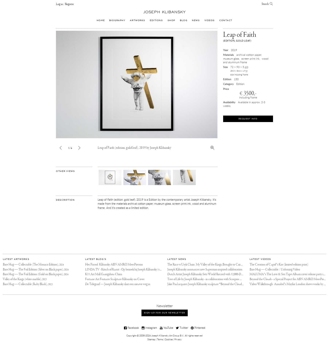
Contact (225, 20)
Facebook (133, 328)
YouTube (168, 328)
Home (101, 20)
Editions (156, 20)
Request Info (248, 119)
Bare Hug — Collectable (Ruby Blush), (28, 284)
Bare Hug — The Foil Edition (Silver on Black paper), (36, 269)
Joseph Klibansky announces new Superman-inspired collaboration (204, 269)
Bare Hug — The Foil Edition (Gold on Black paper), (35, 274)
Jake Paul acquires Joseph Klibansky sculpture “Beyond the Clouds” (205, 284)
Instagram (151, 328)
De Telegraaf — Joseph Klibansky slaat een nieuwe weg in (117, 284)
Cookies (169, 339)
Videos (209, 20)
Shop (171, 20)
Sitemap (151, 339)
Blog (183, 20)
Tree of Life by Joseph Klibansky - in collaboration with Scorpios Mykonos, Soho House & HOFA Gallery (227, 279)
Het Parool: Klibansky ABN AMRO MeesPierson (114, 264)
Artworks (137, 20)
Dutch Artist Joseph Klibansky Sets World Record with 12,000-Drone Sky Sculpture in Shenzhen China (226, 274)
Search (266, 4)
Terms (160, 339)
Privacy (178, 339)
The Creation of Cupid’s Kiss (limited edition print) (279, 264)
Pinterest (199, 328)
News (196, 20)
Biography (117, 20)
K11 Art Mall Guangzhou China (103, 274)
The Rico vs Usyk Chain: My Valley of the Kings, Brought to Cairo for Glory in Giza (214, 264)
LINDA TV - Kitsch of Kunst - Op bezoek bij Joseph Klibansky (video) (125, 269)
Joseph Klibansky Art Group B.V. (167, 335)
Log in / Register (65, 4)
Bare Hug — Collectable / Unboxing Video (275, 269)
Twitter (183, 328)
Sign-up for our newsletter (164, 313)
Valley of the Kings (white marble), (25, 279)
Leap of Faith (239, 36)
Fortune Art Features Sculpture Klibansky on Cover (115, 279)
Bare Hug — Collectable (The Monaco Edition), (33, 264)
